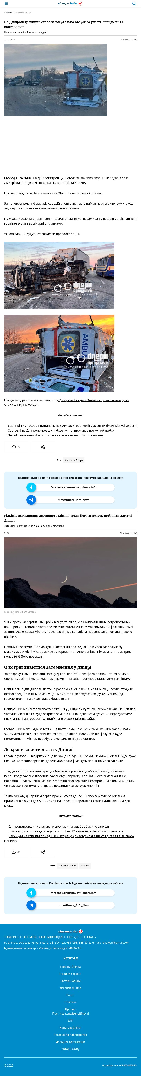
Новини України (70, 974)
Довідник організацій (70, 1042)
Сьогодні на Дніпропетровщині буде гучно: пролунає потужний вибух (61, 430)
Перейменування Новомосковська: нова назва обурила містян (55, 435)
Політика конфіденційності (70, 1013)
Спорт (70, 995)
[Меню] (6, 3)
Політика (70, 1002)
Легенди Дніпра (70, 988)
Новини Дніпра (70, 967)
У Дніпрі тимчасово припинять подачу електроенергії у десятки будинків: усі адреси (72, 426)
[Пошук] (134, 3)
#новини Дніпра (74, 460)
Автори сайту (71, 1049)
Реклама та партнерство (70, 1035)
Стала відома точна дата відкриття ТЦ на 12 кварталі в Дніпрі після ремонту (66, 831)
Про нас (70, 1009)
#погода (85, 865)
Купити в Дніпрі (70, 1028)
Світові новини (70, 981)
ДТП (70, 1020)
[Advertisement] (67, 146)
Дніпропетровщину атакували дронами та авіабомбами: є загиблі (59, 826)
